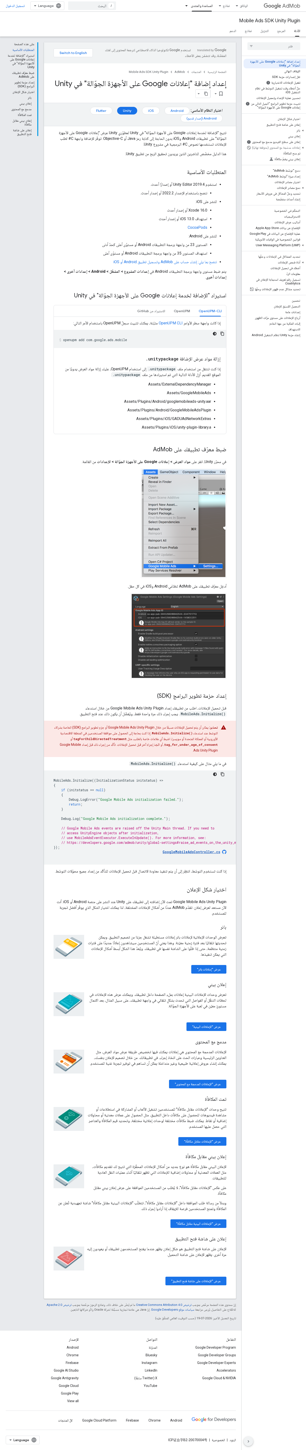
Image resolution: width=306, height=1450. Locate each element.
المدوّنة (153, 1347)
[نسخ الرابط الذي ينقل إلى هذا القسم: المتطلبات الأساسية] (182, 172)
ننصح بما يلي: (207, 262)
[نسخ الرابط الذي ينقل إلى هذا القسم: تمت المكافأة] (200, 1099)
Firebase (72, 1363)
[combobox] (92, 5)
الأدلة (297, 31)
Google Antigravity (65, 1378)
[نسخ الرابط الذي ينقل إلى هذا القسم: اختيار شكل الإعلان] (182, 890)
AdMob (291, 6)
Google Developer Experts (216, 1363)
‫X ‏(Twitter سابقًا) (145, 1378)
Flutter (101, 111)
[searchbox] (273, 46)
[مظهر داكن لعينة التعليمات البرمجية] (215, 334)
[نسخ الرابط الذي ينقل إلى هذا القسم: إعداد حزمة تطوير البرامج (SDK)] (152, 696)
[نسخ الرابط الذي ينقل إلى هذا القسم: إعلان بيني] (203, 985)
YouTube (150, 1386)
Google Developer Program (215, 1347)
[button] (275, 130)
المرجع (281, 31)
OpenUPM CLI (171, 323)
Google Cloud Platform (99, 1420)
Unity (127, 111)
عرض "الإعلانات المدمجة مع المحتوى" (198, 1084)
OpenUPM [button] (182, 311)
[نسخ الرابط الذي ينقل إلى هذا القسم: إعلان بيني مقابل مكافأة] (181, 1157)
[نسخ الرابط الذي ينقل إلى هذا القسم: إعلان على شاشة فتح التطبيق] (170, 1239)
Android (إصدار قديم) (201, 118)
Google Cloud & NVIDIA (219, 1378)
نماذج (226, 6)
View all (73, 1401)
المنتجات (196, 72)
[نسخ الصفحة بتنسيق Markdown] (206, 94)
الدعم (233, 31)
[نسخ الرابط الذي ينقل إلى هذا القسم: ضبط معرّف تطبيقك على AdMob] (148, 450)
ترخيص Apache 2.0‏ (59, 1305)
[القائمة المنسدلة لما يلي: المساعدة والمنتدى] (185, 5)
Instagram (149, 1363)
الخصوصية (218, 1440)
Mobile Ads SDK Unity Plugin (269, 21)
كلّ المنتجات (65, 1420)
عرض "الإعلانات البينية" (206, 1027)
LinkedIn (151, 1370)
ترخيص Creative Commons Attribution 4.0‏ (163, 1305)
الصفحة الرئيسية (217, 72)
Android (177, 111)
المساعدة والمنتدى (202, 6)
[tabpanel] (140, 375)
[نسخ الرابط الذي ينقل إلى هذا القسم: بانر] (215, 927)
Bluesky (151, 1355)
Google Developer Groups (217, 1355)
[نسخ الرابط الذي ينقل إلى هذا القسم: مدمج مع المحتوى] (190, 1042)
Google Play (70, 1393)
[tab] (210, 310)
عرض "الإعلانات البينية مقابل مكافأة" (198, 1223)
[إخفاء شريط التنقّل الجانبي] (248, 1441)
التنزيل (264, 31)
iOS (151, 111)
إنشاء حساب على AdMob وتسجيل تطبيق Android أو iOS (155, 262)
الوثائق (244, 6)
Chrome (72, 1355)
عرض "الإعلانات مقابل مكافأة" (202, 1141)
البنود (233, 1440)
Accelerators (226, 1370)
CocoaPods (197, 227)
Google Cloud (69, 1386)
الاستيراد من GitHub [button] (151, 311)
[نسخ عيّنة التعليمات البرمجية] (222, 334)
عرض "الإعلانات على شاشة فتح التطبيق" (196, 1281)
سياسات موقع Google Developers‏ (172, 1309)
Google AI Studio (66, 1370)
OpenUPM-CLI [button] (210, 311)
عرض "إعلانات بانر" (209, 969)
